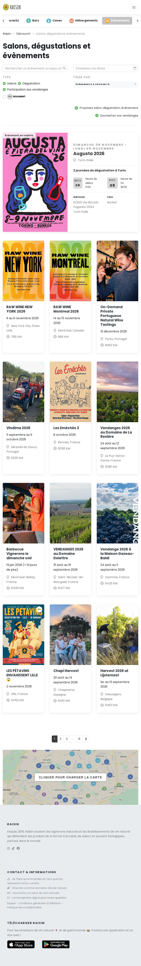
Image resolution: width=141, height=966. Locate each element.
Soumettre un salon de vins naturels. (36, 893)
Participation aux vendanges (27, 89)
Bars (35, 20)
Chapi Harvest (66, 670)
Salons (12, 83)
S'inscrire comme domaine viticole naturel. (39, 888)
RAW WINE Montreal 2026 (66, 309)
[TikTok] (13, 848)
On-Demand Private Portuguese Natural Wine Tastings (111, 316)
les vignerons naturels (62, 831)
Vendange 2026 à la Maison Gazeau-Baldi (117, 553)
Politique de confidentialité (24, 907)
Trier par (81, 77)
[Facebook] (18, 848)
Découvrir (23, 34)
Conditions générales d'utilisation (40, 903)
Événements (120, 20)
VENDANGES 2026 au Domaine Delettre (68, 553)
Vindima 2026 (18, 428)
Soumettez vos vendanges (119, 115)
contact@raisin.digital (26, 898)
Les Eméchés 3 (66, 428)
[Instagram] (8, 848)
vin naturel (46, 930)
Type (7, 77)
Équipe (11, 903)
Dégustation (31, 83)
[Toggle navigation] (134, 7)
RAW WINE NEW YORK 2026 (19, 309)
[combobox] (105, 84)
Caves (57, 20)
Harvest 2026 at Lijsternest (114, 672)
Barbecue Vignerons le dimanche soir (19, 553)
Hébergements (86, 20)
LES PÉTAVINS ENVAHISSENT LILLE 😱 (22, 675)
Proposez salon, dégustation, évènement (108, 108)
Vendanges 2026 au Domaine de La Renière (116, 432)
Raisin (7, 34)
